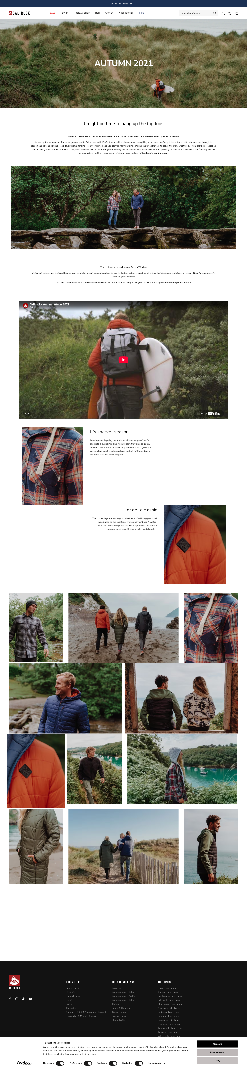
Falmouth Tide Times (169, 1000)
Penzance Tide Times (169, 1020)
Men (97, 13)
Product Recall (73, 996)
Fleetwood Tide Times (170, 1004)
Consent (217, 1044)
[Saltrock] (19, 13)
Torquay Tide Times (168, 1032)
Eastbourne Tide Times (170, 996)
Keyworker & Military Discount (81, 1016)
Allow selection (217, 1052)
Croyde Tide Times (168, 992)
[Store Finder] (228, 13)
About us (116, 988)
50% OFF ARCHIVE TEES (123, 4)
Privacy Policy (119, 1016)
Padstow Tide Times (168, 1012)
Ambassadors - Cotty (123, 992)
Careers (116, 1004)
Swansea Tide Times (169, 1024)
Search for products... (191, 13)
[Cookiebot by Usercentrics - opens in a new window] (24, 1063)
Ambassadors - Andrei (124, 996)
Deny (217, 1060)
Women (109, 13)
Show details (154, 1063)
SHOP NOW (123, 935)
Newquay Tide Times (169, 1008)
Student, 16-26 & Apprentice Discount (86, 1012)
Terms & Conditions (122, 1008)
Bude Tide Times (167, 988)
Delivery (70, 992)
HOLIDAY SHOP (82, 13)
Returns (70, 1000)
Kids (141, 13)
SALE (52, 13)
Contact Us (71, 1008)
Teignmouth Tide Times (170, 1028)
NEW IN (65, 13)
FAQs (69, 1004)
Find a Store (72, 988)
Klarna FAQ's (118, 1020)
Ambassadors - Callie (123, 1000)
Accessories (126, 13)
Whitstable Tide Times (170, 1036)
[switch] (88, 1063)
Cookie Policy (119, 1012)
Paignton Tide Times (168, 1016)
